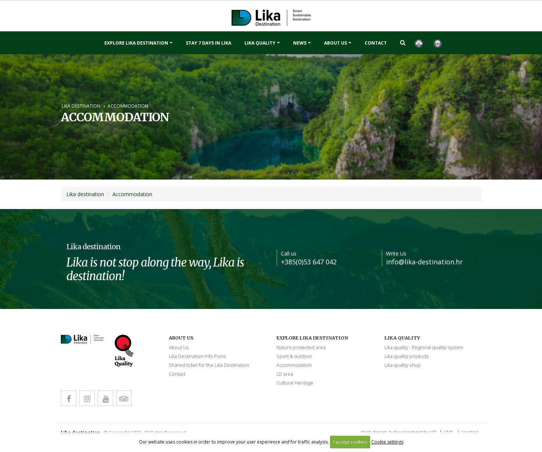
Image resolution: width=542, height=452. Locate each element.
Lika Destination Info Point (197, 356)
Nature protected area (301, 347)
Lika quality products (407, 356)
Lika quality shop (403, 365)
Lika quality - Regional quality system (424, 347)
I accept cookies (350, 442)
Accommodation (128, 106)
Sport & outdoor (294, 356)
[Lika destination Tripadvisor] (123, 398)
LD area (285, 374)
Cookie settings (387, 442)
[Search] (403, 42)
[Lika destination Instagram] (87, 398)
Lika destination (81, 106)
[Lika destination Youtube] (105, 398)
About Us (335, 43)
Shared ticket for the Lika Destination (209, 365)
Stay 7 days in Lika (208, 43)
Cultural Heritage (295, 383)
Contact (376, 43)
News (299, 43)
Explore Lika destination (136, 43)
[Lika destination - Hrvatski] (418, 42)
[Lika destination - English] (437, 42)
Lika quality (259, 43)
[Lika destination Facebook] (68, 398)
